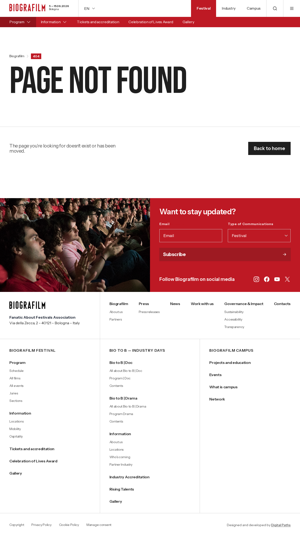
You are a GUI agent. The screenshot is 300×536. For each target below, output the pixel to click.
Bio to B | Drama (123, 398)
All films (14, 378)
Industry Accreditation (129, 477)
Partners (115, 319)
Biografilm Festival (32, 350)
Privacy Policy (41, 525)
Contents (116, 386)
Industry (228, 8)
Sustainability (233, 312)
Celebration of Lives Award (150, 21)
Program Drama (121, 414)
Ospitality (16, 436)
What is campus (223, 387)
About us (116, 312)
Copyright (16, 525)
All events (16, 386)
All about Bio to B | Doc (125, 371)
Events (215, 374)
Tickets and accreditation (98, 21)
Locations (16, 421)
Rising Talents (121, 489)
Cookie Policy (69, 525)
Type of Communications (258, 224)
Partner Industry (121, 464)
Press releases (149, 312)
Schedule (16, 371)
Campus (254, 8)
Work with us (202, 303)
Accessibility (233, 319)
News (175, 303)
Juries (13, 393)
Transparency (234, 327)
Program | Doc (120, 378)
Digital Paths (281, 525)
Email (172, 224)
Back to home (269, 148)
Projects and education (230, 362)
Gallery (188, 21)
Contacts (282, 303)
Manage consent (98, 525)
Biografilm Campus (231, 350)
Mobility (15, 429)
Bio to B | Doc (121, 362)
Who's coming (119, 457)
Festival (203, 8)
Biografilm (16, 56)
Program (16, 21)
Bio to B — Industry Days (137, 350)
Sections (15, 401)
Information (50, 21)
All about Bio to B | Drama (127, 406)
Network (217, 399)
